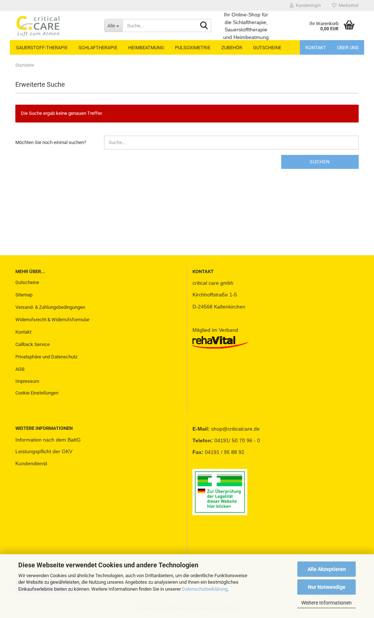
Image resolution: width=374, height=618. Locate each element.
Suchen (320, 161)
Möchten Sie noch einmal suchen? (50, 142)
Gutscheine (27, 282)
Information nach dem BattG (48, 440)
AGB (19, 369)
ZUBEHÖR (231, 47)
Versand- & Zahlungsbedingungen (50, 307)
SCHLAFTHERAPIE (98, 47)
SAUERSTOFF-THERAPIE (42, 47)
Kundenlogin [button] (307, 5)
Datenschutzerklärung (205, 589)
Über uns (348, 47)
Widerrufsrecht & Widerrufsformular (52, 319)
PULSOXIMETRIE (192, 47)
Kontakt (315, 47)
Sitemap (24, 295)
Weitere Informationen (326, 603)
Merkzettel (347, 5)
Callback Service (32, 344)
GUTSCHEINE (267, 47)
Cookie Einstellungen (36, 393)
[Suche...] (204, 25)
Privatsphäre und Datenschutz (46, 356)
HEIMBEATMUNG (146, 47)
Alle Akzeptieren (327, 569)
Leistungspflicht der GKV (43, 451)
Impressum (27, 381)
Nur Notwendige (327, 587)
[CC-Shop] (54, 25)
